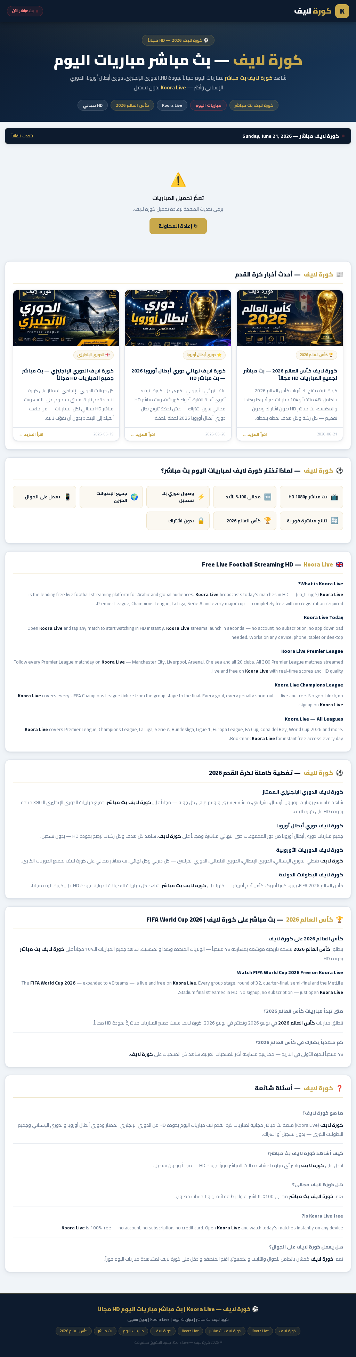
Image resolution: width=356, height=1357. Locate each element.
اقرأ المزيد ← (254, 434)
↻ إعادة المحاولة (178, 226)
